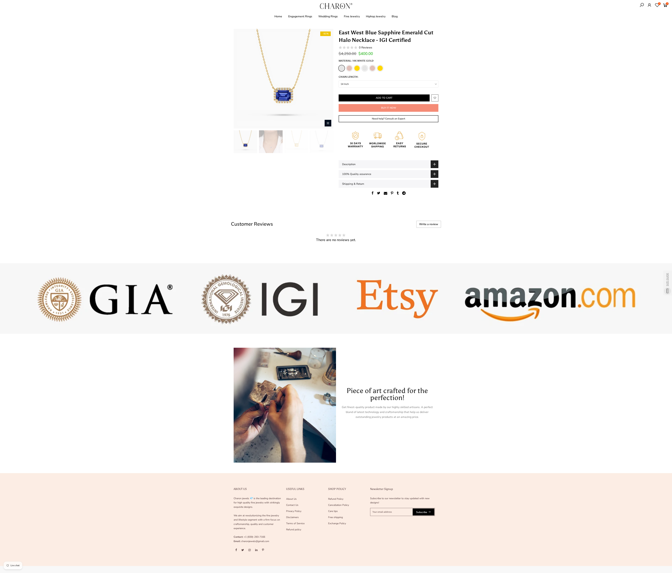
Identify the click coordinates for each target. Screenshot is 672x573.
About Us (291, 499)
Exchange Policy (337, 523)
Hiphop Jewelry (376, 16)
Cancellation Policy (338, 505)
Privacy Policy (293, 511)
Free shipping (335, 517)
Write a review (428, 224)
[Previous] (239, 78)
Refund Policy (335, 499)
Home (278, 16)
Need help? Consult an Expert (388, 118)
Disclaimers (292, 517)
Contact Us (292, 505)
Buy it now (388, 107)
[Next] (327, 78)
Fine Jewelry (352, 16)
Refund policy (293, 529)
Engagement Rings (300, 16)
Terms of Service (295, 523)
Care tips (333, 511)
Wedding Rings (328, 16)
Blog (395, 16)
